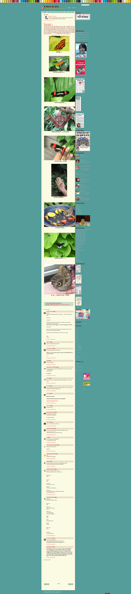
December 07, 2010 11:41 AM (50, 390)
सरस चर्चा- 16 (77, 255)
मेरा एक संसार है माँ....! (78, 212)
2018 (77, 332)
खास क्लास (67, 305)
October (79, 351)
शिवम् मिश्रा (48, 393)
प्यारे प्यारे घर (81, 154)
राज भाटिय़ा (48, 386)
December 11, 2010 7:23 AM (50, 466)
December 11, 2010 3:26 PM (50, 535)
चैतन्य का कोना (52, 7)
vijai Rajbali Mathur (50, 453)
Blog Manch (77, 356)
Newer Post (46, 584)
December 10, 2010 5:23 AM (50, 458)
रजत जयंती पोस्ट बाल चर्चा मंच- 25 (80, 250)
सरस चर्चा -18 (77, 251)
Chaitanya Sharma (53, 16)
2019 (77, 331)
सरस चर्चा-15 (77, 258)
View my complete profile (48, 20)
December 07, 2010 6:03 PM (50, 409)
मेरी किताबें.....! (81, 197)
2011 (77, 342)
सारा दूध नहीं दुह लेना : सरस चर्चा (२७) (80, 241)
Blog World (77, 355)
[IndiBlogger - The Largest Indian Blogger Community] (87, 379)
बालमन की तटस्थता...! (78, 207)
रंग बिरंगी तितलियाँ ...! (48, 25)
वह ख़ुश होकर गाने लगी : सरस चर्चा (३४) (81, 233)
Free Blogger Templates (58, 591)
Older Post (71, 584)
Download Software (58, 592)
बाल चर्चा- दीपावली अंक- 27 (79, 247)
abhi (47, 360)
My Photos (69, 7)
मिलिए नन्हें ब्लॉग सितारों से (79, 261)
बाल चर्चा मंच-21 (78, 256)
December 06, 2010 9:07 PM (50, 375)
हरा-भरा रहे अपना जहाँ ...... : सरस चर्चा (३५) (81, 234)
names (84, 389)
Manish (48, 461)
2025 (77, 327)
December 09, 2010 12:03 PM (51, 442)
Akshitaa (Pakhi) (50, 428)
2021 (77, 328)
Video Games (45, 592)
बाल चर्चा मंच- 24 (78, 252)
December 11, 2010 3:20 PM (50, 494)
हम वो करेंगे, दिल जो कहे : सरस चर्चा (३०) (81, 236)
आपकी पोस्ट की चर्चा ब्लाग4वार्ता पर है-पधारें (52, 401)
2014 (77, 338)
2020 (77, 330)
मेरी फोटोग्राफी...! (82, 184)
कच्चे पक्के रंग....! (78, 204)
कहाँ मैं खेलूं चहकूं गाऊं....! (79, 210)
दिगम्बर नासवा (48, 422)
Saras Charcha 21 (78, 245)
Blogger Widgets (84, 323)
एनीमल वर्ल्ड (62, 305)
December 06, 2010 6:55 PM (50, 345)
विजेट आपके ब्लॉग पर (78, 368)
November (79, 349)
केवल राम (47, 378)
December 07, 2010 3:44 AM (50, 383)
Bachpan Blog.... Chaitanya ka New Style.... (82, 230)
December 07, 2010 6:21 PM (50, 419)
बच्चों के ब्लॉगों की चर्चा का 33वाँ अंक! (80, 240)
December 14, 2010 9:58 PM (50, 557)
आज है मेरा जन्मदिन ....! (83, 160)
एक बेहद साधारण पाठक (49, 311)
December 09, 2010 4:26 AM (50, 434)
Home (59, 583)
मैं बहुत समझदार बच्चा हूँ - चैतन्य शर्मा (80, 231)
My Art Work (74, 7)
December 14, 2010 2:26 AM (50, 544)
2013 (77, 339)
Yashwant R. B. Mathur (51, 367)
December (79, 345)
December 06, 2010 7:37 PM (50, 364)
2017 (77, 334)
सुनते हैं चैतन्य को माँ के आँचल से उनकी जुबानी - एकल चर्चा (83, 229)
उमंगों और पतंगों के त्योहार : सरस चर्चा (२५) (81, 244)
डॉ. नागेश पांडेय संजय (49, 538)
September (79, 352)
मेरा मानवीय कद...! (78, 208)
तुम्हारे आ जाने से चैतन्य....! (79, 213)
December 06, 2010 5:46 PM (50, 339)
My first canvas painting (80, 173)
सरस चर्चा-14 (77, 257)
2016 (77, 335)
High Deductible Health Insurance (51, 592)
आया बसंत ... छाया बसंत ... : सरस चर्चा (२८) (81, 239)
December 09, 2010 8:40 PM (50, 451)
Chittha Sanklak (78, 357)
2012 (77, 341)
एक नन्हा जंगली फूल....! (78, 209)
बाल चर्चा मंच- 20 (78, 260)
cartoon (84, 388)
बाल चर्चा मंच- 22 (78, 253)
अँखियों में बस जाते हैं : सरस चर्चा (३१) (80, 235)
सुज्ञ (46, 437)
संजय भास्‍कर (48, 405)
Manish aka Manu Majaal (51, 445)
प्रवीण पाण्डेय (48, 342)
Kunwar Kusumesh (50, 412)
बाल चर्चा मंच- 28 (78, 246)
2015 (77, 337)
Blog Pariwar (78, 359)
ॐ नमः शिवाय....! (82, 178)
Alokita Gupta (49, 547)
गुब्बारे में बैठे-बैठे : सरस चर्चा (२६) (80, 242)
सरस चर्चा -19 (77, 249)
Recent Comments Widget (79, 323)
